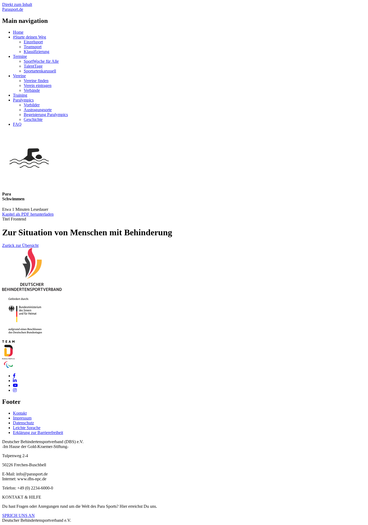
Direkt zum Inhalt (17, 4)
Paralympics (23, 100)
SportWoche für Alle (41, 61)
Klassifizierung (36, 51)
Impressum (22, 418)
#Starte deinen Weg (29, 37)
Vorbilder (32, 105)
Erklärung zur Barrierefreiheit (38, 432)
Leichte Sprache (26, 427)
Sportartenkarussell (40, 71)
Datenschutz (23, 423)
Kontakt (20, 413)
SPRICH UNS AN (18, 515)
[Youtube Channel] (15, 385)
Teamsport (32, 46)
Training (20, 95)
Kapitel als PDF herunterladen (28, 214)
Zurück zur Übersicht (20, 245)
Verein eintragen (37, 85)
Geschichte (33, 119)
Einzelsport (33, 42)
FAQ (17, 124)
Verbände (32, 90)
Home (18, 32)
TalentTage (33, 66)
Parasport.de (12, 9)
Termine (20, 56)
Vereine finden (36, 80)
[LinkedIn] (15, 380)
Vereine (19, 76)
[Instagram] (15, 390)
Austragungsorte (38, 109)
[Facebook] (14, 375)
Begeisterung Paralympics (46, 114)
